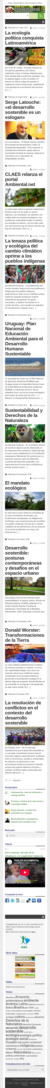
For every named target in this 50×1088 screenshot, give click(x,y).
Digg (34, 900)
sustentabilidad (31, 1055)
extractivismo (13, 1045)
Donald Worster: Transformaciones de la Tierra (24, 635)
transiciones (9, 1059)
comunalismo (17, 1010)
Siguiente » (17, 780)
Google (39, 900)
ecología (12, 1034)
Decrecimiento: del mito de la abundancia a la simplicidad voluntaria (24, 854)
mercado (19, 1049)
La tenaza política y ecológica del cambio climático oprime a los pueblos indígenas (25, 251)
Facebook (7, 900)
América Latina (17, 1003)
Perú (33, 1052)
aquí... (34, 932)
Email (23, 900)
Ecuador (11, 1042)
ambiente (31, 1000)
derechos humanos (32, 1024)
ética (22, 1058)
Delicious (28, 900)
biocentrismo (40, 1004)
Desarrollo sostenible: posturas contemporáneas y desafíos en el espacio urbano (23, 560)
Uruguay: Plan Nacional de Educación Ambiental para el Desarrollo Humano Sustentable (24, 338)
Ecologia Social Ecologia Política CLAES (25, 1079)
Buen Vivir (28, 1007)
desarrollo (12, 1028)
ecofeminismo (28, 1032)
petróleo (38, 1053)
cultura (20, 1016)
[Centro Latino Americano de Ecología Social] (25, 9)
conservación (21, 1013)
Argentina (32, 1004)
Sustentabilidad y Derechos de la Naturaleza (24, 415)
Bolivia (9, 1007)
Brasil (18, 1007)
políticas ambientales (15, 1055)
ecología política (31, 1035)
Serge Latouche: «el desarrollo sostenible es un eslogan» (23, 109)
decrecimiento (29, 1017)
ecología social (17, 1038)
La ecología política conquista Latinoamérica (24, 38)
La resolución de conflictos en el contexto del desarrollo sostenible (23, 713)
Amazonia (22, 996)
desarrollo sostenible (21, 1029)
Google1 (18, 900)
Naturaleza (22, 1051)
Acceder (9, 1083)
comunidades (27, 1010)
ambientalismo (14, 1000)
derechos (39, 1017)
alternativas (10, 997)
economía (32, 1039)
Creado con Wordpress (21, 1083)
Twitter (12, 900)
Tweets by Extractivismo (15, 987)
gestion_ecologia (39, 28)
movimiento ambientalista (33, 1049)
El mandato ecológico (17, 485)
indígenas (27, 1045)
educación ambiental (29, 1042)
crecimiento (30, 1014)
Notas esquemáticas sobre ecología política (25, 3)
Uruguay (16, 1059)
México (9, 1052)
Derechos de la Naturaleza (17, 1022)
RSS (41, 16)
